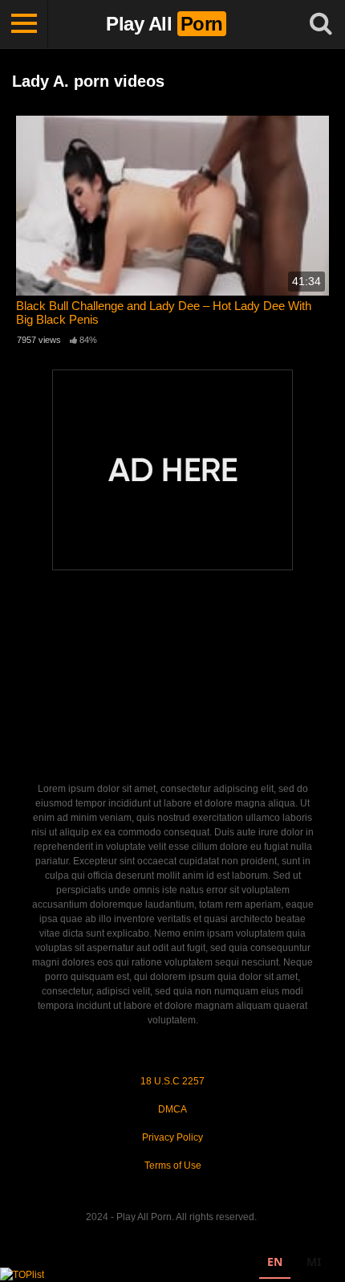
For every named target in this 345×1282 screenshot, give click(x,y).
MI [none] (313, 1261)
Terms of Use (172, 1165)
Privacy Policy (172, 1137)
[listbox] (294, 1264)
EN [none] (274, 1261)
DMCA (172, 1109)
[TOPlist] (22, 1274)
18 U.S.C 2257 (172, 1081)
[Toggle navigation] (24, 24)
